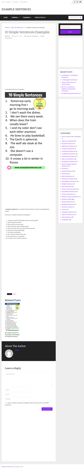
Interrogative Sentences (69, 181)
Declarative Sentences (69, 161)
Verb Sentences (66, 217)
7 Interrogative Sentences (70, 80)
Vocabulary (65, 219)
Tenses (64, 209)
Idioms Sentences (67, 176)
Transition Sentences (68, 212)
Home (3, 2)
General (8, 2)
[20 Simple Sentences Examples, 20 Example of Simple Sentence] (12, 317)
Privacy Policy (23, 2)
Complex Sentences (68, 149)
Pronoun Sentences (68, 194)
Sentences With (66, 199)
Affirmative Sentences (68, 146)
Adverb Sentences (67, 143)
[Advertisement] (28, 52)
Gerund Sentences (67, 171)
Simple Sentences (67, 202)
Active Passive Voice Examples (71, 136)
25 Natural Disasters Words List (71, 93)
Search (80, 17)
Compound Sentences (68, 151)
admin (8, 36)
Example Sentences (16, 9)
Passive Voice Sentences (69, 189)
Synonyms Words (67, 207)
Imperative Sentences (68, 179)
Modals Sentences (67, 184)
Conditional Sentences (68, 154)
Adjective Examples (68, 141)
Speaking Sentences (68, 204)
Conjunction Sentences (69, 156)
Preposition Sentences (69, 191)
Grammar (15, 2)
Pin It (14, 294)
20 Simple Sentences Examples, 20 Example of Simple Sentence (12, 334)
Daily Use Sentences (68, 159)
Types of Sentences (32, 36)
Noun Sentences (67, 186)
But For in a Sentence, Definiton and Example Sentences (68, 89)
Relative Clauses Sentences (70, 196)
